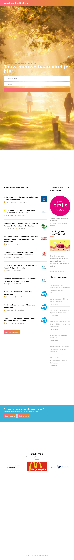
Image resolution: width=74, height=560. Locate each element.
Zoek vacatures (10, 416)
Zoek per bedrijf (24, 416)
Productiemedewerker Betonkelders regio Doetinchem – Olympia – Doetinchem (60, 287)
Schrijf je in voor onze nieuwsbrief (37, 555)
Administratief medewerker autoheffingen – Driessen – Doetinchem (58, 360)
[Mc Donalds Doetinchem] (13, 467)
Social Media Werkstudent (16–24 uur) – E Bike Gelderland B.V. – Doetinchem (60, 324)
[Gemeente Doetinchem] (37, 467)
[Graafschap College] (60, 467)
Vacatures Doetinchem (16, 3)
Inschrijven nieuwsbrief (57, 271)
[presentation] (4, 472)
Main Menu (69, 3)
